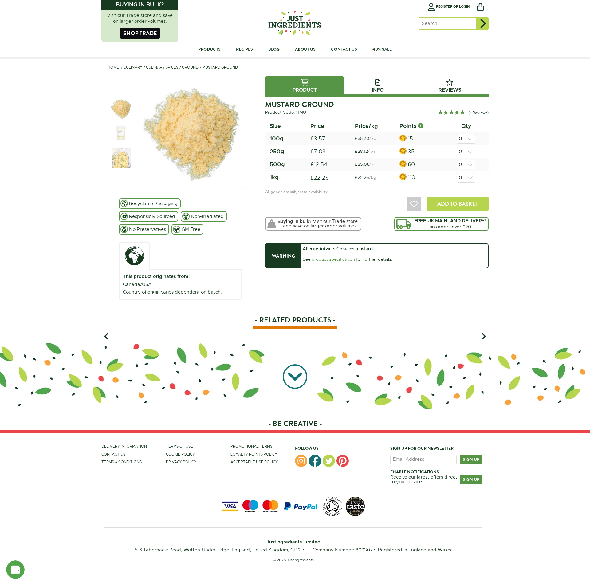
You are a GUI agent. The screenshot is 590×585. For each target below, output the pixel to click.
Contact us (113, 454)
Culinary (133, 67)
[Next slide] (483, 336)
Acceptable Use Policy (254, 462)
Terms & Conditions (121, 462)
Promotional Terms (251, 446)
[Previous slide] (107, 336)
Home (113, 67)
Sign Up (471, 479)
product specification (333, 259)
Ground (190, 67)
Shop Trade (140, 33)
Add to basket (457, 204)
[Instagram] (301, 461)
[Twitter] (329, 461)
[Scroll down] (295, 376)
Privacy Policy (181, 462)
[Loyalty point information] (420, 125)
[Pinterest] (342, 461)
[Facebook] (315, 461)
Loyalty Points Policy (253, 454)
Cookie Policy (180, 454)
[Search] (482, 23)
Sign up (471, 459)
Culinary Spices (162, 67)
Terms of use (179, 446)
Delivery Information (124, 446)
